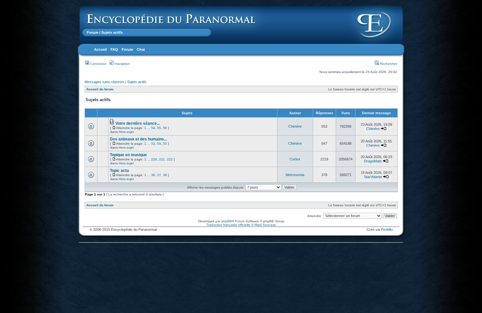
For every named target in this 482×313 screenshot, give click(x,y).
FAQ (114, 49)
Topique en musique (128, 155)
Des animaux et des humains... (138, 139)
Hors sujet (126, 132)
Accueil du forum (99, 89)
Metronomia (295, 175)
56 (165, 128)
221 (162, 159)
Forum (92, 32)
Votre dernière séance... (137, 123)
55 (159, 128)
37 (159, 175)
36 (153, 175)
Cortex (295, 159)
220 (154, 159)
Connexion (98, 63)
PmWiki (387, 229)
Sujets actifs (137, 82)
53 (153, 143)
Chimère (295, 126)
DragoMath (373, 161)
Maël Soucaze (265, 225)
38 (165, 175)
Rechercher (388, 63)
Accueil (100, 49)
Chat (141, 49)
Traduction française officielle (228, 225)
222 (170, 159)
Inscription (121, 63)
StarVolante (373, 177)
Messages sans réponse (104, 82)
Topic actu (119, 170)
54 (153, 128)
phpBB (226, 221)
